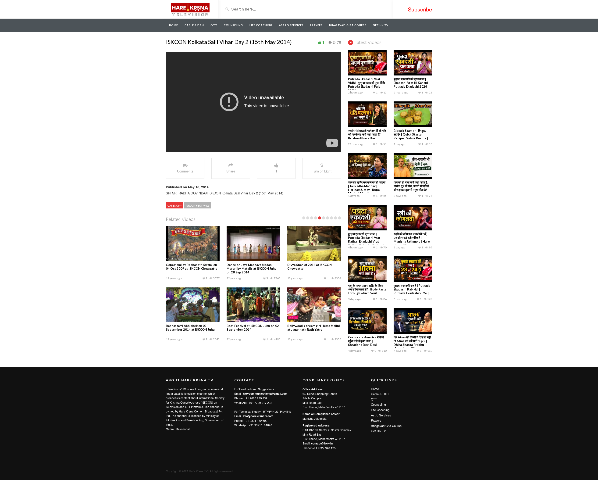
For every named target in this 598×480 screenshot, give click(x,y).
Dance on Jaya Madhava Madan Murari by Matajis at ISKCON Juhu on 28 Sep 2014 (252, 268)
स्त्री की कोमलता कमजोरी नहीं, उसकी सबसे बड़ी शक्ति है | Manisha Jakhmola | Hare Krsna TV (412, 239)
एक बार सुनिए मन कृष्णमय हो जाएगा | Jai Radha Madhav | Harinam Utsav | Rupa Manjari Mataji (366, 187)
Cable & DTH (194, 25)
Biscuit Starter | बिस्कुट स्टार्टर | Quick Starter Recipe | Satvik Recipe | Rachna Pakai (411, 136)
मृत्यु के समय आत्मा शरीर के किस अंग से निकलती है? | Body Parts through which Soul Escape (367, 291)
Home (173, 25)
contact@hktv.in (322, 443)
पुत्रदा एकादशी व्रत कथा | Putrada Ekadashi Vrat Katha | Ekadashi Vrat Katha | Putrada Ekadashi (366, 239)
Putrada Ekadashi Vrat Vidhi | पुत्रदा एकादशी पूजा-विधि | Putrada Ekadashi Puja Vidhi (367, 84)
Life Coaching (260, 25)
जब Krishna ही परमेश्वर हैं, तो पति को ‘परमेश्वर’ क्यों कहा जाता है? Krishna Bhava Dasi (367, 134)
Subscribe (420, 9)
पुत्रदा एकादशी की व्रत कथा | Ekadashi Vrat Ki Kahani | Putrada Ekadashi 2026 (412, 82)
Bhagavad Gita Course (347, 25)
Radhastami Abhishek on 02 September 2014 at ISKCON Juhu (190, 327)
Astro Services (291, 25)
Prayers (316, 25)
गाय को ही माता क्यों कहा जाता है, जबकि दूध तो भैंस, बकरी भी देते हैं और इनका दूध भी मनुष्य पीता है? (411, 186)
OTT (213, 25)
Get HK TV (380, 25)
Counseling (233, 25)
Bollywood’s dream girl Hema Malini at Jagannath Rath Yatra (313, 327)
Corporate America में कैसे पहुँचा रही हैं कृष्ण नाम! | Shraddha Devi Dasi (366, 341)
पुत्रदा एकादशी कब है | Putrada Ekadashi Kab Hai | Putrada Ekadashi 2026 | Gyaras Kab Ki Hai (412, 291)
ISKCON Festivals (197, 205)
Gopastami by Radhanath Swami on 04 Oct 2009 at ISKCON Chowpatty (191, 266)
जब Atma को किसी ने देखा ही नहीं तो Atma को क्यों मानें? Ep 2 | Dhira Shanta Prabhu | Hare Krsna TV (412, 342)
